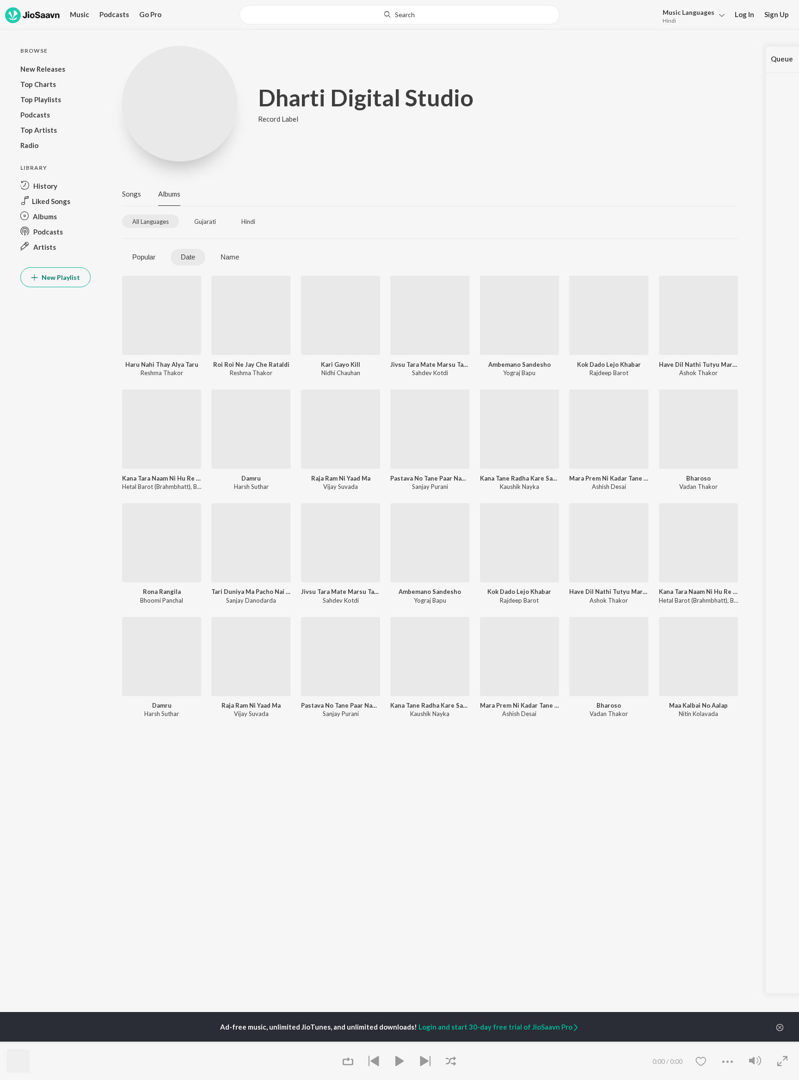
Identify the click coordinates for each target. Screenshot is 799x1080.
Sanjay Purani (430, 486)
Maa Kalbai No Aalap (698, 705)
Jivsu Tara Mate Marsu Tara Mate (429, 364)
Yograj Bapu (519, 372)
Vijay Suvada (340, 486)
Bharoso (698, 478)
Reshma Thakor (162, 372)
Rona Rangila (162, 591)
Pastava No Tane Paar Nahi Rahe (429, 478)
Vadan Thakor (698, 486)
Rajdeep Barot (609, 372)
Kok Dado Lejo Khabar (609, 364)
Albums (169, 194)
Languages (688, 12)
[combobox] (399, 15)
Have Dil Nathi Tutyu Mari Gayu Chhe (698, 364)
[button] (691, 15)
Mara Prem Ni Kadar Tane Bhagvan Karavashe (608, 478)
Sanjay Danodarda (251, 600)
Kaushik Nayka (519, 486)
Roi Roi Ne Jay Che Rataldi (251, 364)
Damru (251, 478)
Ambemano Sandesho (519, 364)
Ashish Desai (609, 486)
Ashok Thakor (698, 372)
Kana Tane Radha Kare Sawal (519, 478)
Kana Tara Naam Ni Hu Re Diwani (161, 478)
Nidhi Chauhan (340, 372)
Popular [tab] (143, 257)
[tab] (150, 221)
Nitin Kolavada (698, 713)
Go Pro (150, 14)
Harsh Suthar (251, 486)
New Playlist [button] (60, 277)
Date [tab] (188, 257)
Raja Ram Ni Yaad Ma (340, 478)
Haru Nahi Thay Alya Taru (161, 364)
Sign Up (776, 14)
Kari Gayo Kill (340, 364)
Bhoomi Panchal (161, 600)
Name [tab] (230, 257)
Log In (744, 14)
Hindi (669, 21)
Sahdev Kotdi (430, 372)
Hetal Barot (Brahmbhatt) (156, 486)
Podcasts (114, 14)
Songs (131, 194)
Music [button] (79, 14)
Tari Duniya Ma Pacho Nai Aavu (250, 591)
